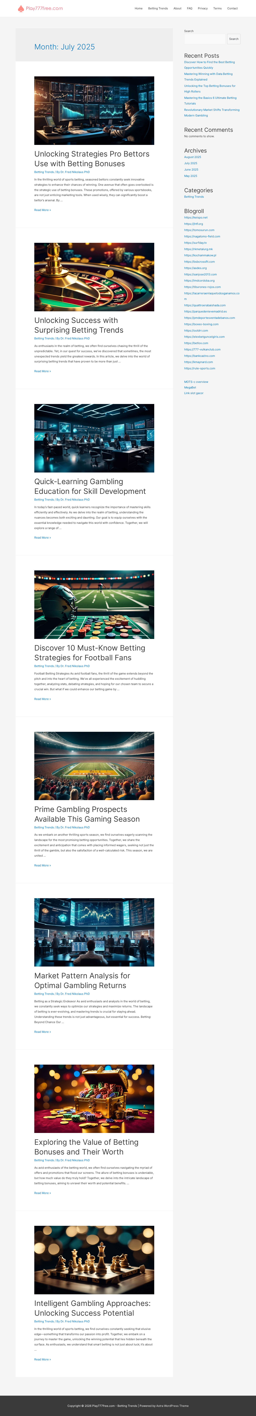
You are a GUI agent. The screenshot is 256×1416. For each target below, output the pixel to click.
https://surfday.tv (195, 242)
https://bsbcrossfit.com (199, 261)
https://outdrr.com (196, 330)
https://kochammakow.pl (200, 255)
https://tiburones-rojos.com (202, 287)
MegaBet (190, 387)
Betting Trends (158, 8)
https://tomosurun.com (199, 230)
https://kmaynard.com (198, 362)
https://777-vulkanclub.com (202, 349)
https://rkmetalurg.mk (198, 249)
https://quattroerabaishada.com (205, 305)
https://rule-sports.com (199, 368)
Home (139, 8)
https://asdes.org (195, 268)
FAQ (189, 8)
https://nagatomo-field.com (202, 236)
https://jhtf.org (193, 224)
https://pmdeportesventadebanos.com (209, 318)
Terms (217, 8)
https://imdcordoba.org (199, 280)
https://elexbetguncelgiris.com (204, 336)
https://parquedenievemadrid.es (205, 311)
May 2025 (190, 176)
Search (189, 31)
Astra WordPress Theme (172, 1406)
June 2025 (191, 169)
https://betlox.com (196, 343)
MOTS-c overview (196, 382)
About (177, 8)
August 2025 (192, 157)
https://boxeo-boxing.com (201, 324)
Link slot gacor (194, 393)
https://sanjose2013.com (200, 274)
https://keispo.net (195, 217)
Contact (232, 8)
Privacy (203, 8)
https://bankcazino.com (199, 356)
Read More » (42, 210)
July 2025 (190, 163)
